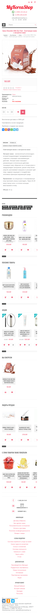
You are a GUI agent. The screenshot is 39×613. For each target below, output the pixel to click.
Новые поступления (19, 570)
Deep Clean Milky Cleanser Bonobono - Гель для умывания (25, 285)
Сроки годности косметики (19, 544)
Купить (5, 250)
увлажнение (15, 208)
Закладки (19, 591)
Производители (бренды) (19, 565)
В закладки (18, 112)
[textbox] (22, 24)
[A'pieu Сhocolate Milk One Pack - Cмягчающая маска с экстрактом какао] (19, 58)
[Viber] (9, 129)
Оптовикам (19, 572)
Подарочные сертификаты (19, 567)
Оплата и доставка (19, 528)
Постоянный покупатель (29, 2)
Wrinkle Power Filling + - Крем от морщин (8, 428)
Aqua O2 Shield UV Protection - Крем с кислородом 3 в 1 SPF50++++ (25, 333)
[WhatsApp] (11, 129)
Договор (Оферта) (20, 520)
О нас (19, 556)
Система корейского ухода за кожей (19, 541)
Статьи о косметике (19, 546)
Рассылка (19, 593)
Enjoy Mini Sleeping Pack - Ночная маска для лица (9, 475)
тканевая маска (27, 206)
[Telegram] (17, 129)
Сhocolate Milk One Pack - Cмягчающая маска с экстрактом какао (9, 380)
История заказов (19, 588)
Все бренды (13, 35)
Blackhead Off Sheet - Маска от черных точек (25, 428)
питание (23, 208)
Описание (5, 142)
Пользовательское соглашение (19, 525)
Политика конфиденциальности (19, 531)
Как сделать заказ (19, 523)
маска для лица (6, 208)
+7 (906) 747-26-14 (21, 12)
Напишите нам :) (22, 511)
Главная (5, 35)
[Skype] (14, 129)
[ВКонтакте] (3, 129)
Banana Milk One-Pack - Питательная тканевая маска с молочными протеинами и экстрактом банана (24, 476)
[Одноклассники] (6, 129)
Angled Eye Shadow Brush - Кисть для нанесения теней (9, 333)
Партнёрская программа (19, 575)
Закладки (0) (31, 2)
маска (20, 206)
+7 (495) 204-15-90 (20, 14)
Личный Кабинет (19, 586)
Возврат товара (19, 533)
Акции (20, 577)
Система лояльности (19, 549)
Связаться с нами (19, 552)
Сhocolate (5, 206)
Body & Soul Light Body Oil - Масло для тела (25, 238)
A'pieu (20, 35)
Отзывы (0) (13, 142)
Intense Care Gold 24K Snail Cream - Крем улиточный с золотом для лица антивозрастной (9, 239)
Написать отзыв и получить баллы (12, 146)
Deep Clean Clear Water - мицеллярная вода (9, 286)
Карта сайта (20, 554)
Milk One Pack (13, 206)
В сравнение (13, 345)
